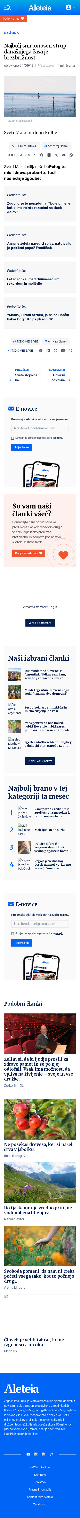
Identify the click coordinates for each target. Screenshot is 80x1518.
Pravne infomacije (40, 1489)
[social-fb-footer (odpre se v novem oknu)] (36, 1454)
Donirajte (40, 1475)
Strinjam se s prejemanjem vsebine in (39, 438)
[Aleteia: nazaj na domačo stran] (40, 7)
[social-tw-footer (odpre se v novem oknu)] (44, 1454)
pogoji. (59, 438)
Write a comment (40, 623)
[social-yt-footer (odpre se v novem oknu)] (28, 1454)
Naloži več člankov (40, 761)
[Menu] (14, 7)
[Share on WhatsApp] (71, 155)
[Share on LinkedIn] (49, 155)
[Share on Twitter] (56, 155)
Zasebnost (40, 1504)
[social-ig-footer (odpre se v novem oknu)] (52, 1454)
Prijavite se (22, 447)
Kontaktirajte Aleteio (40, 1497)
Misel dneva (11, 32)
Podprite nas (11, 18)
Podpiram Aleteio (26, 553)
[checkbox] (12, 438)
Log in (53, 607)
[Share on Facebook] (41, 155)
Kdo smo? (40, 1482)
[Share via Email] (63, 155)
